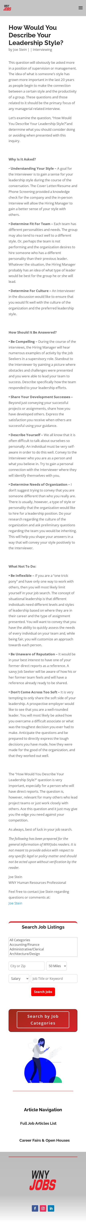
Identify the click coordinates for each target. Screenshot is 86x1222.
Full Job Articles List (38, 1123)
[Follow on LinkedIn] (51, 1208)
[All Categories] (43, 940)
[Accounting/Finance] (43, 944)
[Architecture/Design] (43, 954)
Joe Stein (20, 49)
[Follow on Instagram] (43, 1208)
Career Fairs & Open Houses (44, 1140)
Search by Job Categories (43, 1020)
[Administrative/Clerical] (43, 949)
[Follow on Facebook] (35, 1208)
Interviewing (42, 49)
